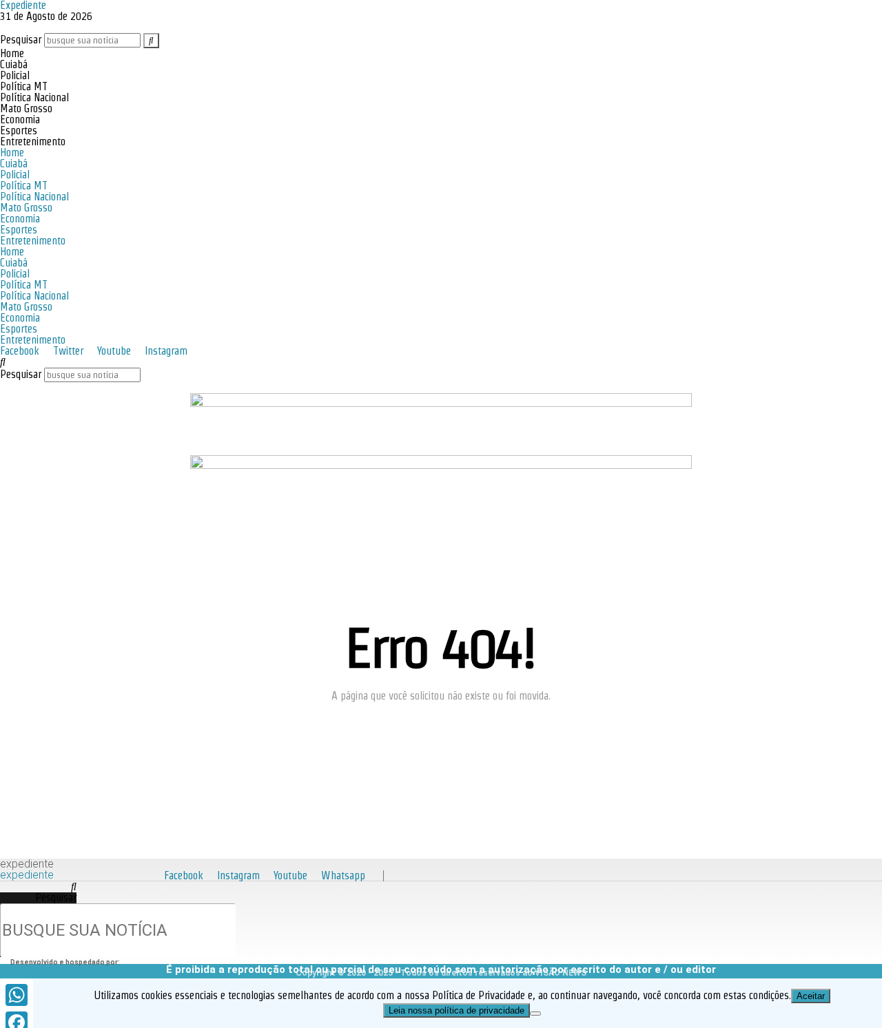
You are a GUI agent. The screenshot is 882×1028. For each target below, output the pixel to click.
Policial (15, 75)
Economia (20, 119)
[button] (441, 362)
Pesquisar (20, 39)
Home (12, 53)
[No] (535, 1013)
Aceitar (811, 996)
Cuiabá (14, 64)
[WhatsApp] (16, 995)
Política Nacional (34, 97)
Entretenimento (32, 141)
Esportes (18, 130)
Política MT (24, 86)
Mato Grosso (26, 108)
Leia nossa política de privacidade (456, 1010)
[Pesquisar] (151, 40)
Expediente (27, 863)
